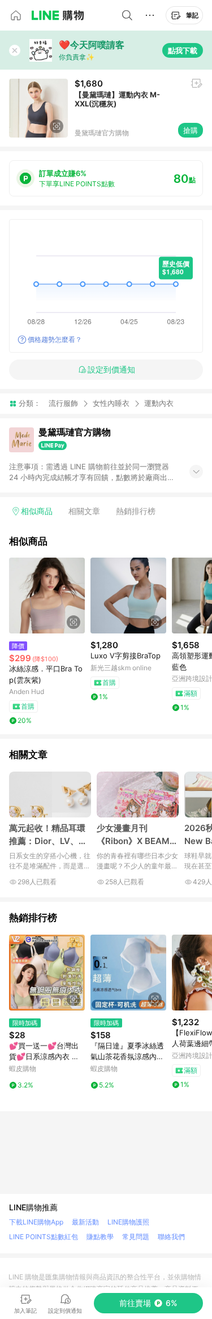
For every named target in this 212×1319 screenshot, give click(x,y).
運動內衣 (159, 403)
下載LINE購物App (36, 1222)
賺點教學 (100, 1236)
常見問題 (135, 1236)
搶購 (190, 130)
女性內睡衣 (111, 403)
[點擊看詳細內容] (47, 595)
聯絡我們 (171, 1236)
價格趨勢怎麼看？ (55, 339)
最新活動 (85, 1222)
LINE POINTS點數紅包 (43, 1236)
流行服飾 (63, 403)
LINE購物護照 (128, 1222)
